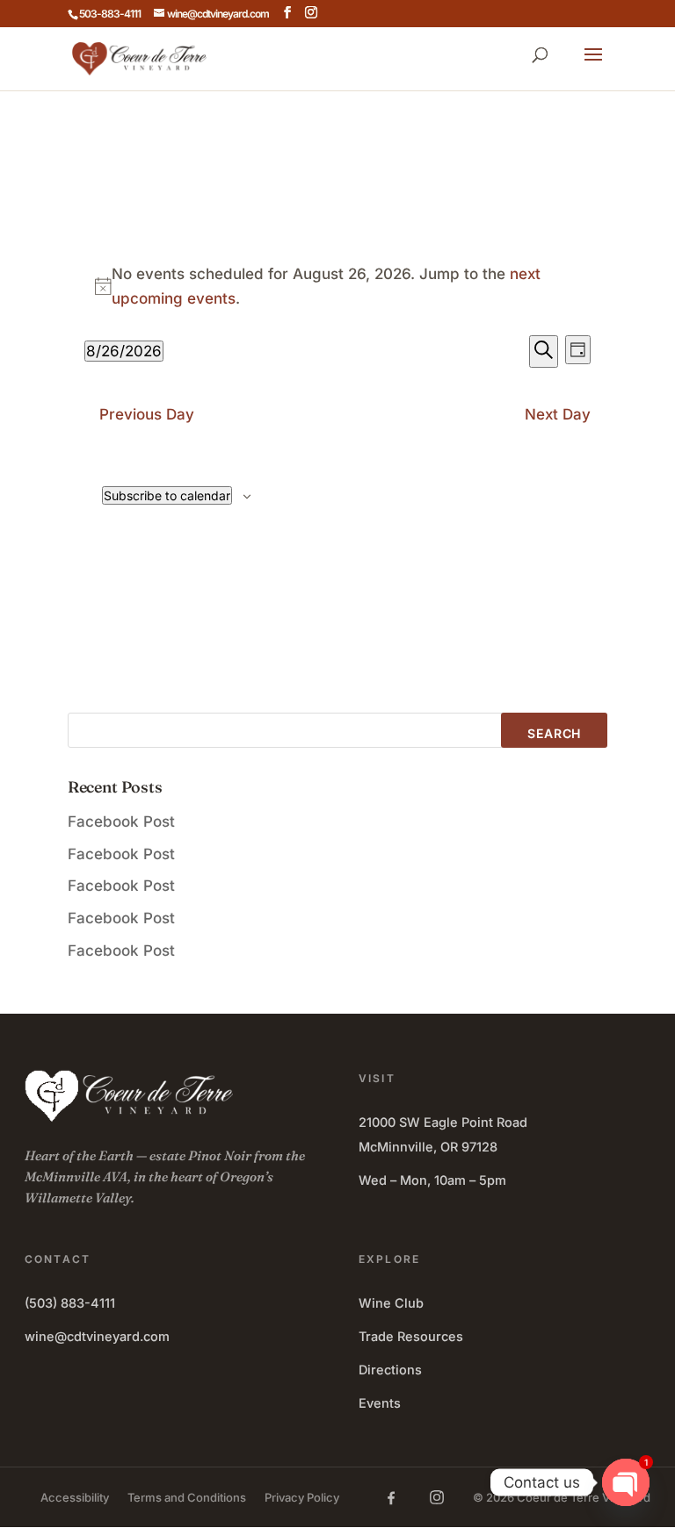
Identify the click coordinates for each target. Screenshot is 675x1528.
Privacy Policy (302, 1497)
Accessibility (74, 1497)
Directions (390, 1369)
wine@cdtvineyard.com (97, 1336)
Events (380, 1402)
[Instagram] (437, 1497)
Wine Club (391, 1302)
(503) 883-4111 (70, 1302)
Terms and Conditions (186, 1497)
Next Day (558, 414)
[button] (593, 65)
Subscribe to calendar (167, 495)
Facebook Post (121, 821)
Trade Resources (411, 1336)
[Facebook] (391, 1497)
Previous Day (146, 414)
